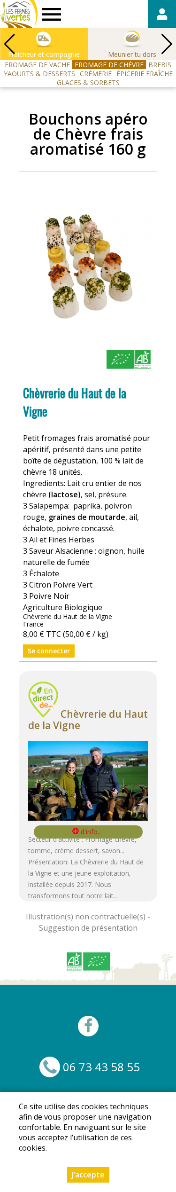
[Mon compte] (162, 14)
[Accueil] (19, 14)
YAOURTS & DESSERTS (39, 73)
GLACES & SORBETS (88, 82)
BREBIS (159, 64)
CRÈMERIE (96, 73)
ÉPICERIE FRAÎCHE (144, 73)
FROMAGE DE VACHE (37, 64)
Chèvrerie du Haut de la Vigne (88, 719)
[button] (166, 44)
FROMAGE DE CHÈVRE (109, 64)
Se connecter (49, 650)
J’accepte (88, 1174)
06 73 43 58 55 (101, 1067)
